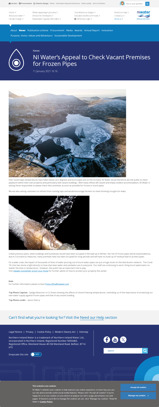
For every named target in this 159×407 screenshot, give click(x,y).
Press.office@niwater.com (57, 284)
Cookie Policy (44, 331)
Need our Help (92, 317)
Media (52, 3)
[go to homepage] (140, 15)
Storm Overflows (99, 3)
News (36, 50)
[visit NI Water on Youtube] (115, 339)
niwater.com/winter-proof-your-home (30, 271)
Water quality (86, 3)
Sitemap (83, 331)
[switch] (36, 354)
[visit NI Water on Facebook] (106, 339)
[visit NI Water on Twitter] (123, 339)
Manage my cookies (136, 395)
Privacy (29, 331)
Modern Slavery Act (65, 331)
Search (147, 4)
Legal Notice (15, 331)
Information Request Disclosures (68, 3)
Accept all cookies (138, 387)
